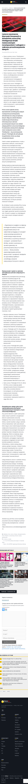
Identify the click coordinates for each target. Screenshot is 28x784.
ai (3, 539)
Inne (9, 534)
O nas (2, 778)
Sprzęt (19, 535)
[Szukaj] (25, 1)
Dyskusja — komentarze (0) (8, 591)
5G (2, 750)
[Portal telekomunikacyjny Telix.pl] (14, 2)
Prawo (16, 750)
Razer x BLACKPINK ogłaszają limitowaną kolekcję (14, 544)
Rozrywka (3, 765)
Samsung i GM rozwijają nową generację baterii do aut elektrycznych (21, 581)
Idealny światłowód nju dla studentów (11, 671)
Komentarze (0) (5, 600)
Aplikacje (11, 8)
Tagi (21, 778)
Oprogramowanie (21, 534)
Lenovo (12, 534)
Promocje (3, 717)
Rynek (16, 535)
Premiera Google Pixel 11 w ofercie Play (11, 658)
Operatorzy (4, 738)
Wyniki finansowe (18, 743)
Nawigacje (17, 727)
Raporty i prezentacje (10, 535)
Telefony (17, 720)
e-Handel (17, 753)
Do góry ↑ (3, 782)
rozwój (9, 539)
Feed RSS (3, 780)
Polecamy (3, 720)
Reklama (17, 755)
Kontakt (7, 778)
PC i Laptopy (18, 729)
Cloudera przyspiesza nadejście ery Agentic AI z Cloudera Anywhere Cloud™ (21, 564)
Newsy (15, 534)
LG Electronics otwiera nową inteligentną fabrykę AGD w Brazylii (14, 667)
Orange (3, 741)
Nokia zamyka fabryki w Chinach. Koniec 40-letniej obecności (14, 674)
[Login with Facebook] (3, 609)
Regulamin (17, 778)
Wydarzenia (4, 537)
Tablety (16, 722)
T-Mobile (3, 746)
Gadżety (17, 731)
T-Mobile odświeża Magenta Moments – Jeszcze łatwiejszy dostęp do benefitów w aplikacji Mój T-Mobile (6, 565)
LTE (2, 753)
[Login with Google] (6, 609)
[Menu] (2, 1)
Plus (2, 748)
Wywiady (17, 748)
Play (2, 743)
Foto (2, 769)
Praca (3, 535)
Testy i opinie (18, 717)
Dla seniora (17, 724)
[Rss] (2, 710)
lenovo (6, 539)
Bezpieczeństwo (5, 762)
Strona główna (5, 8)
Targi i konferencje (19, 746)
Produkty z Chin (18, 734)
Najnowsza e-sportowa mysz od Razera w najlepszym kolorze (12, 684)
